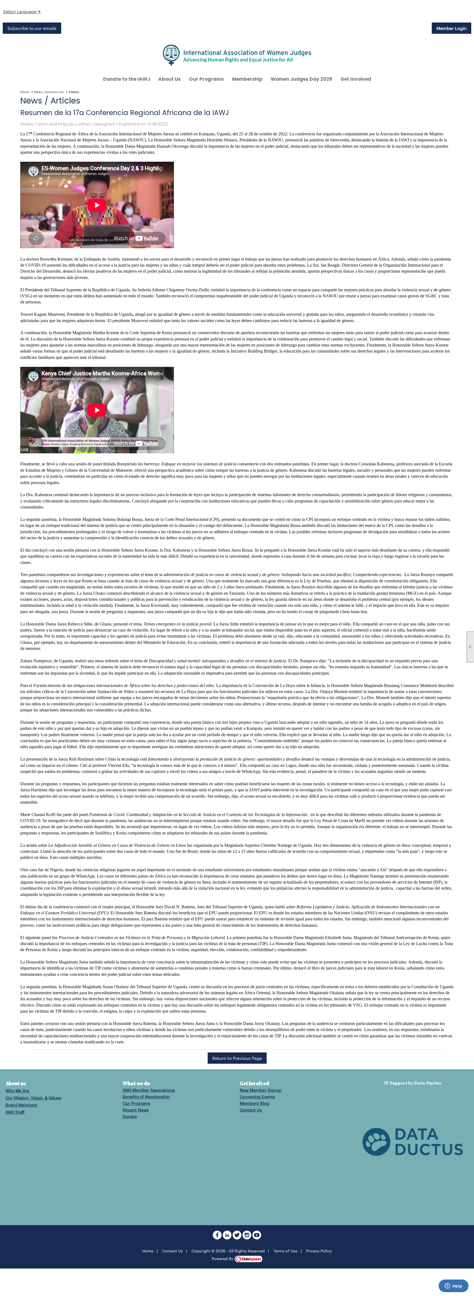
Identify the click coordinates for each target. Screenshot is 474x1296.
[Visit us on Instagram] (247, 1238)
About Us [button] (169, 79)
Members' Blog (254, 1103)
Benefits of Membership (146, 1096)
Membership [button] (247, 79)
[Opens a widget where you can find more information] (453, 1286)
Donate (130, 1116)
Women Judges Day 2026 (301, 79)
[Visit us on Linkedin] (228, 1238)
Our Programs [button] (206, 79)
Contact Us (251, 1110)
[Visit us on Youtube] (256, 1238)
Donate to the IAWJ (126, 79)
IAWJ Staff (15, 1112)
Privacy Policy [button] (319, 1250)
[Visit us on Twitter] (237, 1238)
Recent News (136, 1110)
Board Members (21, 1105)
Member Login (451, 28)
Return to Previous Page (237, 1058)
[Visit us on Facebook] (218, 1238)
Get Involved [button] (355, 79)
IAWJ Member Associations (149, 1090)
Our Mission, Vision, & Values (33, 1098)
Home (24, 92)
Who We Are (17, 1090)
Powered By (223, 1258)
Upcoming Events (257, 1096)
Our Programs (136, 1103)
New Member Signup (261, 1090)
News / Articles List (49, 92)
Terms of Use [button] (285, 1250)
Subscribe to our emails (32, 28)
